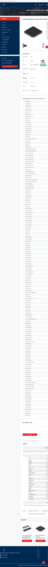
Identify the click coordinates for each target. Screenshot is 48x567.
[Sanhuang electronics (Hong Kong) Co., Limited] (3, 4)
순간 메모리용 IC (5, 42)
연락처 (38, 557)
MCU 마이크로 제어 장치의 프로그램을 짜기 (37, 513)
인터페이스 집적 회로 (6, 37)
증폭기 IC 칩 (4, 47)
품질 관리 (38, 555)
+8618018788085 (8, 63)
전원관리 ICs (4, 27)
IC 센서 (3, 34)
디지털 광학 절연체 (5, 39)
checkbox (23, 110)
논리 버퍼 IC (4, 44)
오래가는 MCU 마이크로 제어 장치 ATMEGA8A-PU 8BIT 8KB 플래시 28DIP (27, 537)
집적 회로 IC (4, 22)
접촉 (10, 66)
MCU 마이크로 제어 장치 (25, 12)
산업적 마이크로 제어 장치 (33, 510)
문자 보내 (30, 434)
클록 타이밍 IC (4, 49)
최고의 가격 (27, 540)
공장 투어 (38, 553)
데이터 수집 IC (4, 52)
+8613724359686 (9, 60)
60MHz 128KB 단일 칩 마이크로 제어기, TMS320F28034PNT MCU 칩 (40, 537)
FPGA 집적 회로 (4, 32)
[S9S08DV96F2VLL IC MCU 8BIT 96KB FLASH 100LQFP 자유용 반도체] (33, 31)
